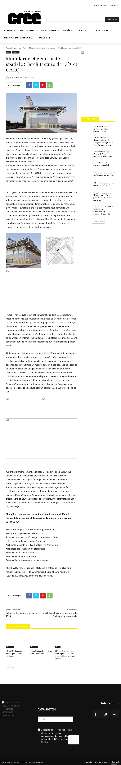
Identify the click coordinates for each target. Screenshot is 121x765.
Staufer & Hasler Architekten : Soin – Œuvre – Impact (101, 129)
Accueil (9, 48)
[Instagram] (105, 714)
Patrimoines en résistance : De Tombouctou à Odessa (104, 174)
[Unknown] (98, 53)
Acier (25, 48)
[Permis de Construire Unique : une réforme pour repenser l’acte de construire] (86, 195)
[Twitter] (36, 85)
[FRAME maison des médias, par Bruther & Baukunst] (17, 640)
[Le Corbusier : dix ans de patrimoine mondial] (86, 165)
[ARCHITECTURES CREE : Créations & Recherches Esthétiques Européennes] (24, 19)
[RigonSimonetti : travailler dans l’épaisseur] (41, 640)
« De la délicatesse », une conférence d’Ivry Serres (104, 184)
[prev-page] (8, 666)
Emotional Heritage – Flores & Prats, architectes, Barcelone (102, 154)
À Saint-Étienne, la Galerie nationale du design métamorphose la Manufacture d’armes (103, 141)
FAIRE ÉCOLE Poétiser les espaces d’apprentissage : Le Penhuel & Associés (103, 210)
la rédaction (17, 78)
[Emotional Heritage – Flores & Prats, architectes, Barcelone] (86, 154)
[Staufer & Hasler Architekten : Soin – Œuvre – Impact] (86, 128)
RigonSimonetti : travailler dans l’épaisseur (41, 652)
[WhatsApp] (50, 85)
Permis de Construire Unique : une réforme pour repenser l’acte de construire (102, 196)
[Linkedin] (115, 714)
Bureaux (16, 52)
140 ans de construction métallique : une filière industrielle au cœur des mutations (65, 655)
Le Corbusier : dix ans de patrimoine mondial (103, 164)
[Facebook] (29, 85)
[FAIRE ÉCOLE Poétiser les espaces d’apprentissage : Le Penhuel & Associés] (86, 209)
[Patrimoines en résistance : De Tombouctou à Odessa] (86, 175)
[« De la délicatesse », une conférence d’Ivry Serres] (86, 185)
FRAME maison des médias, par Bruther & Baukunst (15, 654)
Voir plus (97, 221)
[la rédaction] (8, 77)
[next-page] (12, 666)
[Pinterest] (43, 85)
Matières (17, 48)
